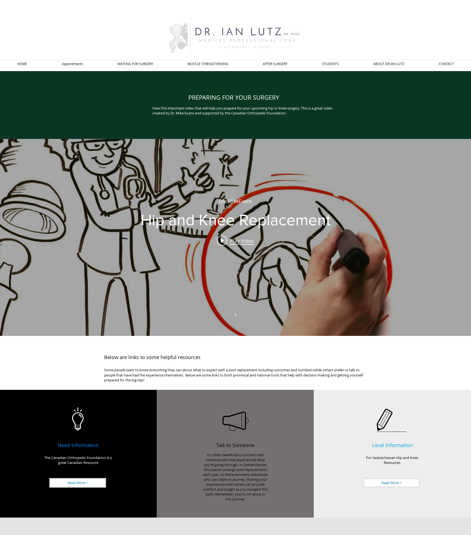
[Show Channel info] (235, 314)
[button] (135, 64)
